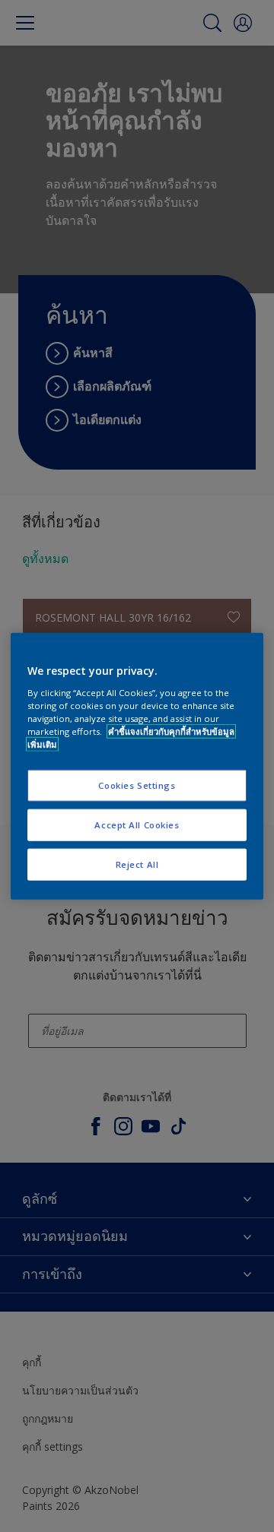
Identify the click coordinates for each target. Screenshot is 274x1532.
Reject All (137, 863)
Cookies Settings (136, 785)
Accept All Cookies (136, 824)
